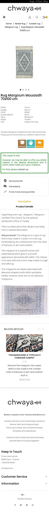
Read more (24, 379)
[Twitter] (21, 505)
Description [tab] (24, 201)
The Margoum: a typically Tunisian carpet (24, 356)
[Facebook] (15, 505)
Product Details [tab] (24, 206)
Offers (39, 1)
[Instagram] (33, 505)
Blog (46, 1)
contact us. (23, 169)
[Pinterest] (27, 505)
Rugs (32, 1)
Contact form (7, 468)
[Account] (31, 17)
